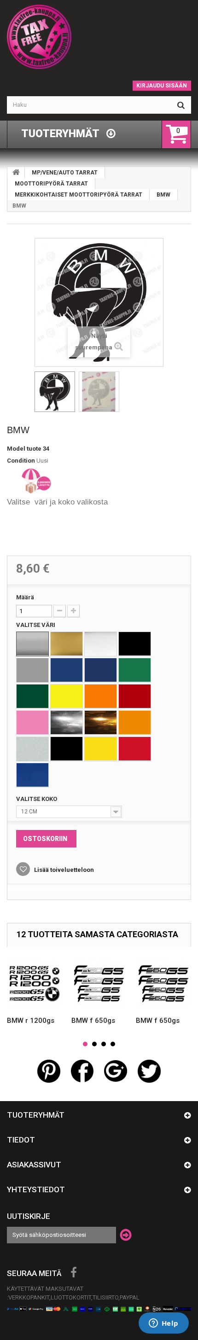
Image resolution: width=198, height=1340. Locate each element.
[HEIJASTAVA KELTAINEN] (100, 749)
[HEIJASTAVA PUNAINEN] (135, 749)
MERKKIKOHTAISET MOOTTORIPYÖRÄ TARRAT (78, 194)
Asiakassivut (34, 1164)
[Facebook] (73, 1273)
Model (16, 448)
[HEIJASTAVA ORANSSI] (135, 723)
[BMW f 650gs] (99, 983)
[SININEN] (66, 670)
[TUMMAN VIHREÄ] (32, 696)
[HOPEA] (32, 644)
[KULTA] (66, 644)
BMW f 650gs (93, 1020)
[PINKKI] (32, 723)
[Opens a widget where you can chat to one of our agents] (163, 1323)
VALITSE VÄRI (36, 624)
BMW (163, 194)
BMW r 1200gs (30, 1020)
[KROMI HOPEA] (66, 723)
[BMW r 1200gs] (34, 983)
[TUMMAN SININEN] (100, 670)
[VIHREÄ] (135, 670)
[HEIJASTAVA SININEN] (32, 775)
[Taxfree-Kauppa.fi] (99, 37)
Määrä (25, 597)
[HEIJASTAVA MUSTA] (66, 749)
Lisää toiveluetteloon (63, 869)
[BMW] (55, 391)
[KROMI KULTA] (100, 723)
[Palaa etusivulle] (16, 172)
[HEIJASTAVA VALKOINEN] (32, 749)
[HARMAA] (32, 670)
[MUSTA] (135, 644)
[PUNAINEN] (135, 696)
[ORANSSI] (100, 696)
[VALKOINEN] (100, 644)
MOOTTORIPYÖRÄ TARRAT (51, 183)
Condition (21, 460)
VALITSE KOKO (37, 798)
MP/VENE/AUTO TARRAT (65, 172)
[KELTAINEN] (66, 696)
